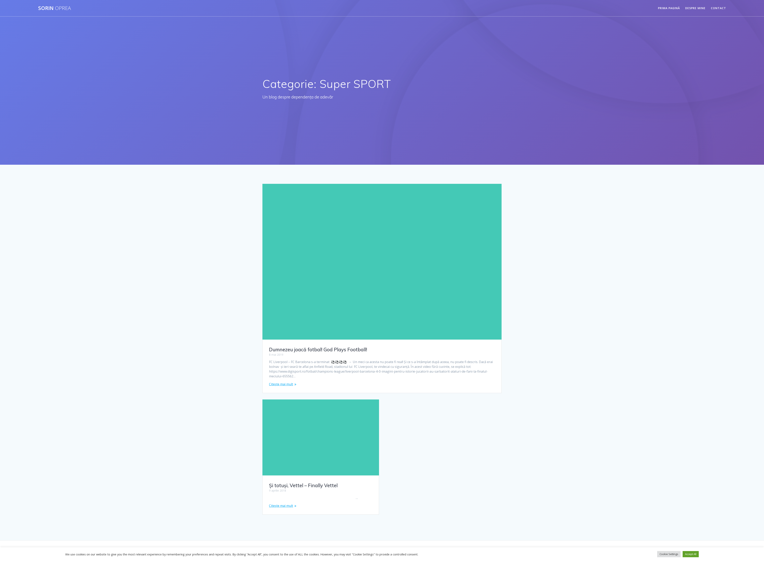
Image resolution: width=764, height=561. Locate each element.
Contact (718, 8)
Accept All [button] (690, 554)
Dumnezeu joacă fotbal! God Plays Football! (318, 350)
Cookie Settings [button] (669, 554)
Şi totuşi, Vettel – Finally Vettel (303, 485)
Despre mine (695, 8)
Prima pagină (669, 8)
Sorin (54, 8)
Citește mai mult (281, 384)
